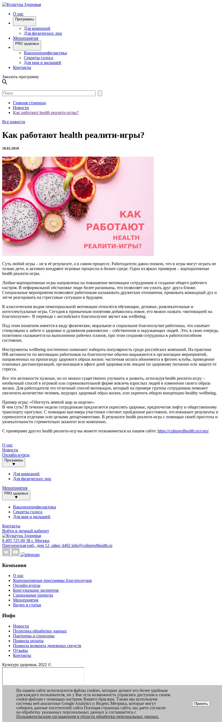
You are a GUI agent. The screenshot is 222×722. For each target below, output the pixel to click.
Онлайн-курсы (16, 454)
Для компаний (37, 28)
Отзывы (20, 650)
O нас (18, 13)
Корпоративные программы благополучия (52, 580)
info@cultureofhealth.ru (91, 545)
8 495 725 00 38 (16, 540)
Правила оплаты (28, 640)
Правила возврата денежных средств (47, 645)
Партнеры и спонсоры (33, 636)
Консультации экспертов (36, 590)
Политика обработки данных (40, 631)
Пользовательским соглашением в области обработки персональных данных (87, 716)
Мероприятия (25, 38)
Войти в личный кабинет (25, 530)
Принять (201, 704)
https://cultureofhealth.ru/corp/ (183, 431)
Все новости (13, 121)
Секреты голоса (38, 57)
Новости (10, 450)
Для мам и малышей (42, 62)
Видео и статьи (27, 605)
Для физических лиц (43, 33)
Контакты (22, 67)
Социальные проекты (33, 595)
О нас (18, 575)
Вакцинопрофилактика (45, 52)
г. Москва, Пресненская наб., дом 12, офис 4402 (36, 543)
